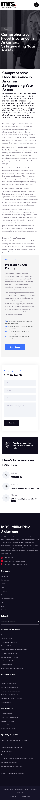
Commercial (5, 580)
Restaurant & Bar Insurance (9, 762)
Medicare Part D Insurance (9, 695)
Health (3, 584)
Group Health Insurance (8, 683)
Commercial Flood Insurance (10, 653)
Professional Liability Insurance (11, 661)
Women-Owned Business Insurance (12, 773)
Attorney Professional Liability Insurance (14, 740)
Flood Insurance (6, 744)
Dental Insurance (6, 680)
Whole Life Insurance (8, 728)
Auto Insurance (6, 635)
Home (6, 29)
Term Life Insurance (7, 721)
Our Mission (4, 576)
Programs (4, 591)
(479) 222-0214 (17, 477)
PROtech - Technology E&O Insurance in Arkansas (17, 759)
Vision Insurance (6, 702)
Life (2, 587)
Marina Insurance (6, 751)
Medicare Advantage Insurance (11, 691)
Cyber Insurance (6, 638)
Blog (2, 606)
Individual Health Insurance (9, 687)
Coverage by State (7, 598)
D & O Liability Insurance (9, 642)
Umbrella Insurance (7, 664)
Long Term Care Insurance (9, 717)
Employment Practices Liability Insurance (14, 650)
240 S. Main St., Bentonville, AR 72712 (24, 500)
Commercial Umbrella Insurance (11, 766)
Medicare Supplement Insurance (11, 698)
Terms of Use (13, 796)
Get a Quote (15, 347)
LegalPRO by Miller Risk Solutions (11, 747)
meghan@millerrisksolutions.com (25, 488)
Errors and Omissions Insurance (11, 646)
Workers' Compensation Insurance (12, 668)
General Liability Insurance (9, 657)
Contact (4, 595)
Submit (12, 423)
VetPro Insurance (6, 770)
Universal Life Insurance (8, 725)
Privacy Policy (26, 796)
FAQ (2, 602)
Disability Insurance (7, 713)
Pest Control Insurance (8, 755)
